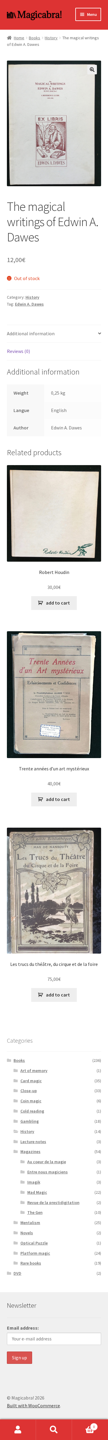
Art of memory (33, 1070)
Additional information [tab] (31, 333)
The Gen (35, 1212)
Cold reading (32, 1111)
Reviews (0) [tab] (18, 351)
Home (19, 37)
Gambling (29, 1121)
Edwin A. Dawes (29, 304)
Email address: (23, 1328)
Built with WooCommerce (33, 1406)
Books (34, 37)
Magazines (30, 1151)
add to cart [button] (58, 603)
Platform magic (35, 1253)
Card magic (31, 1080)
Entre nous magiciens (47, 1172)
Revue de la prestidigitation (53, 1202)
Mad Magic (37, 1192)
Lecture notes (33, 1141)
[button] (92, 69)
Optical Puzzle (34, 1243)
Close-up (28, 1090)
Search (54, 1430)
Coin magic (30, 1101)
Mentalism (30, 1222)
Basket (83, 1424)
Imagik (33, 1182)
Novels (26, 1232)
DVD (17, 1273)
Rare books (30, 1263)
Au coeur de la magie (46, 1161)
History (51, 37)
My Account (18, 1430)
